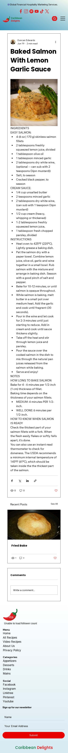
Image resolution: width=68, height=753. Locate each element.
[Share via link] (35, 480)
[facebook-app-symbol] (21, 11)
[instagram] (26, 11)
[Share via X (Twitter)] (19, 480)
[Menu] (62, 18)
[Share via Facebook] (11, 480)
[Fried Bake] (34, 525)
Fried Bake (19, 545)
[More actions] (56, 42)
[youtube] (37, 11)
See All (54, 503)
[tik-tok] (42, 11)
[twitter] (47, 11)
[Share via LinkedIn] (27, 480)
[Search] (54, 18)
